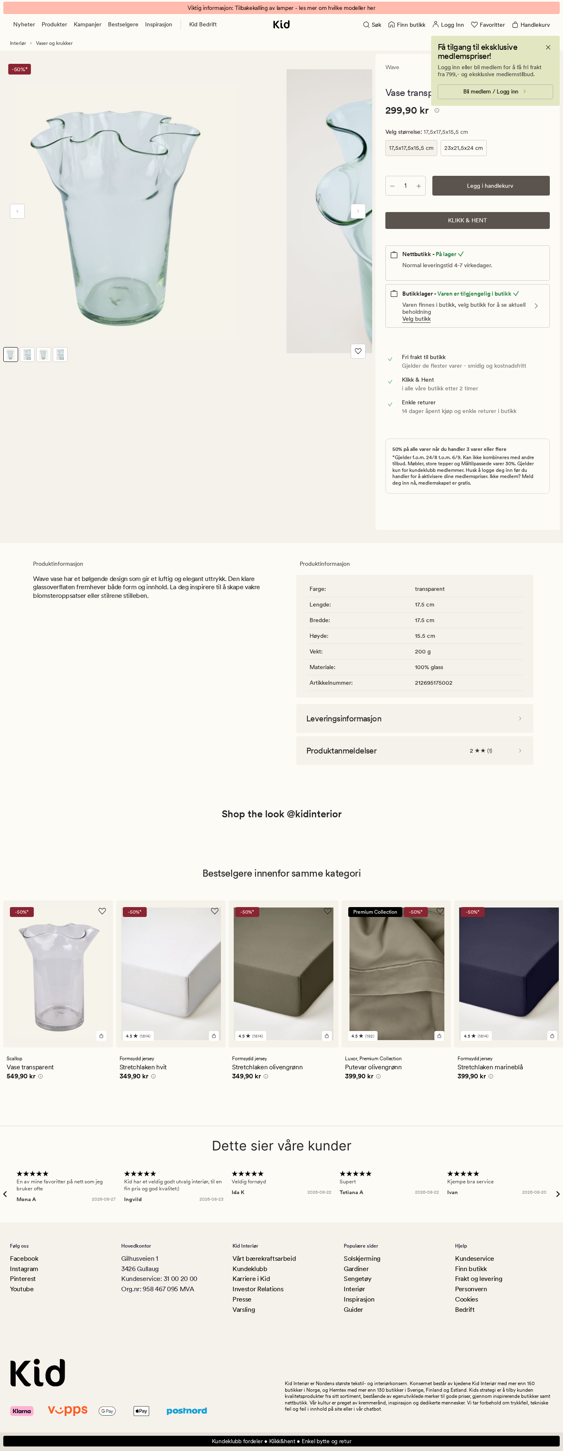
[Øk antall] (418, 186)
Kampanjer (87, 24)
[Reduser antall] (392, 186)
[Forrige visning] (17, 211)
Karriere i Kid (251, 1279)
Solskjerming (362, 1258)
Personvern (471, 1289)
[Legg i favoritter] (358, 351)
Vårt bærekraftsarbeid (264, 1258)
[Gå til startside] (281, 24)
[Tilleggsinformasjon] (435, 111)
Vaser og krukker (54, 43)
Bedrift (465, 1309)
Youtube (22, 1289)
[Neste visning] (358, 211)
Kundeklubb (249, 1269)
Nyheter (24, 24)
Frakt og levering (478, 1279)
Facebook (24, 1258)
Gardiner (356, 1269)
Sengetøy (357, 1279)
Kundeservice (474, 1258)
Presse (241, 1299)
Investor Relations (257, 1289)
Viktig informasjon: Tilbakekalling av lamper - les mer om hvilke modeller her (281, 8)
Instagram (24, 1269)
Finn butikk (470, 1269)
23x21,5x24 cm (463, 148)
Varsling (243, 1309)
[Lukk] (548, 47)
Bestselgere (123, 24)
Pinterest (23, 1279)
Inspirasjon (158, 24)
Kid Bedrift (203, 24)
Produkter (54, 24)
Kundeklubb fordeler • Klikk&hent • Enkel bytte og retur (282, 1441)
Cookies (466, 1299)
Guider (353, 1309)
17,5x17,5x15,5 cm (411, 148)
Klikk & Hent (467, 220)
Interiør (18, 43)
